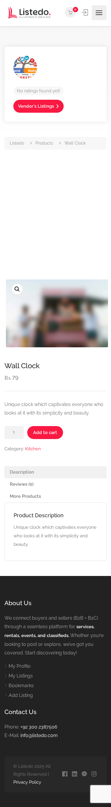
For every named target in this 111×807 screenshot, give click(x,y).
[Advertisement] (55, 221)
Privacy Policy (27, 782)
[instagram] (94, 774)
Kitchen (33, 448)
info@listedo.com (39, 735)
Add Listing (21, 695)
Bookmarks (21, 685)
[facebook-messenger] (84, 774)
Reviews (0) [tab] (21, 484)
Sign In (85, 12)
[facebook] (64, 774)
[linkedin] (74, 774)
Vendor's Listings (36, 106)
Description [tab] (22, 472)
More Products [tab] (25, 496)
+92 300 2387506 (38, 727)
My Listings (21, 676)
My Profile (19, 666)
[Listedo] (29, 12)
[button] (17, 289)
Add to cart (45, 432)
